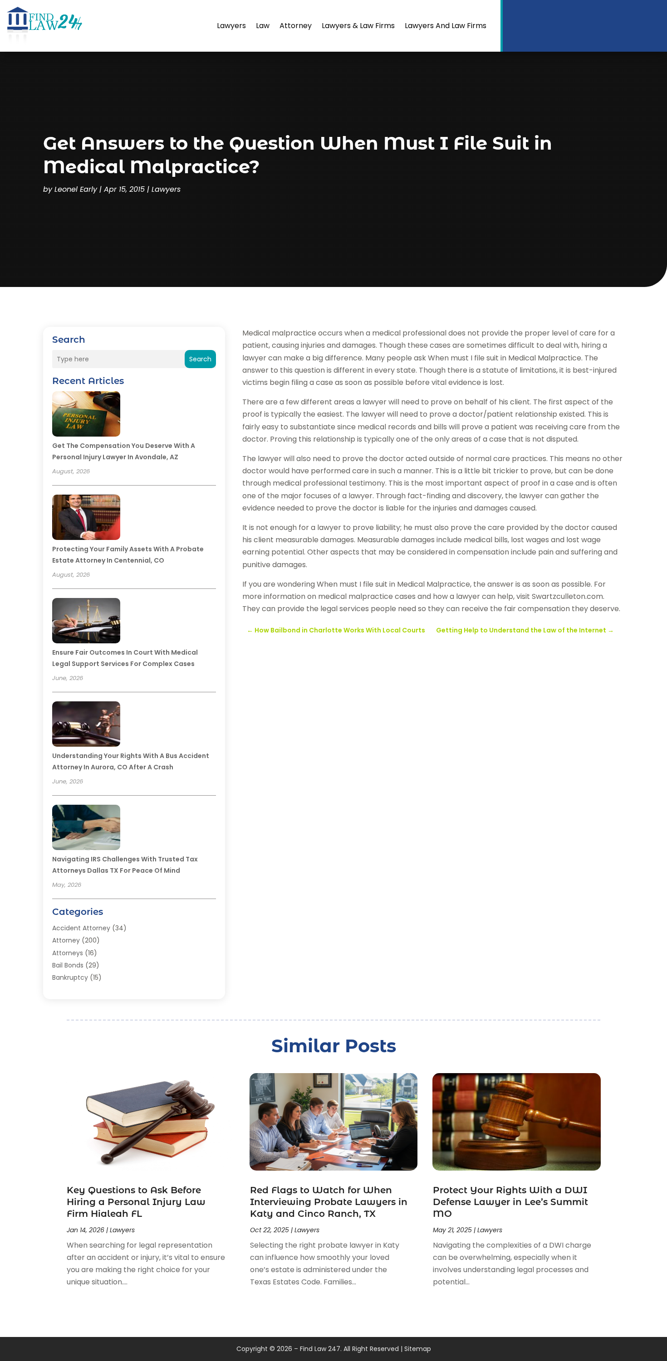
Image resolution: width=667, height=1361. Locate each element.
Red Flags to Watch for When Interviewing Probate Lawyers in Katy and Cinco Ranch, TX (328, 1202)
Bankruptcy (70, 977)
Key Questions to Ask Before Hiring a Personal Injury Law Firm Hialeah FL (136, 1202)
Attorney (296, 25)
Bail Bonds (67, 965)
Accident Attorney (81, 928)
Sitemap (417, 1348)
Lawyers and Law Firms (445, 25)
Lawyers (231, 25)
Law (263, 25)
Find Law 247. (321, 1348)
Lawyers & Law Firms (358, 25)
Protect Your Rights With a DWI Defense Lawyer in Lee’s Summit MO (510, 1202)
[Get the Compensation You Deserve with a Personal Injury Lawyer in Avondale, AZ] (86, 415)
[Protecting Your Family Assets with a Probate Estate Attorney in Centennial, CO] (86, 519)
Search (200, 359)
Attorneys (67, 953)
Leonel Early (75, 189)
